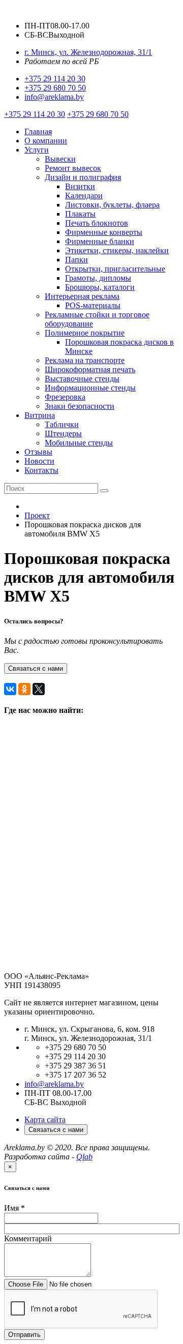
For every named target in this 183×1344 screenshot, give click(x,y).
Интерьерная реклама (82, 296)
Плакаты (80, 214)
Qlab (84, 1156)
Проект (37, 515)
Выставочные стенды (82, 378)
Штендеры (63, 433)
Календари (84, 195)
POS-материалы (92, 305)
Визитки (80, 186)
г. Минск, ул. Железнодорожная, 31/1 (88, 52)
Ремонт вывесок (73, 168)
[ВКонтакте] (10, 689)
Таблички (62, 424)
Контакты (41, 470)
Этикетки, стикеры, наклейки (117, 250)
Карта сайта (45, 1119)
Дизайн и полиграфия (83, 177)
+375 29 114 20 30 (54, 78)
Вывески (60, 159)
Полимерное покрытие (85, 332)
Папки (76, 259)
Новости (39, 461)
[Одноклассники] (24, 689)
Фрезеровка (65, 397)
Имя (14, 1208)
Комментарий (28, 1238)
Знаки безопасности (79, 406)
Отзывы (38, 451)
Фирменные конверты (103, 232)
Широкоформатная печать (90, 369)
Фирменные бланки (99, 241)
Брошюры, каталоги (100, 287)
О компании (45, 140)
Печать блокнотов (96, 223)
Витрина (39, 415)
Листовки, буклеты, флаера (112, 204)
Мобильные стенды (79, 442)
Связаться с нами (35, 668)
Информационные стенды (90, 387)
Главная (38, 131)
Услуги (36, 149)
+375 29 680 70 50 (55, 87)
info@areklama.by (54, 97)
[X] (39, 689)
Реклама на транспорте (85, 360)
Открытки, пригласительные (115, 268)
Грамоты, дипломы (98, 278)
